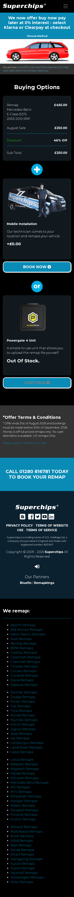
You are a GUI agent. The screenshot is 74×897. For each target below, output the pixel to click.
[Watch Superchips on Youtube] (44, 518)
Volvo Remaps (21, 882)
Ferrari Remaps (22, 701)
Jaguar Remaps (22, 729)
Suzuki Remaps (22, 863)
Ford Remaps (21, 711)
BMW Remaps (21, 648)
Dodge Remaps (22, 697)
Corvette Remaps (24, 675)
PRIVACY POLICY (19, 525)
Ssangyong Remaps (26, 859)
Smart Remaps (22, 854)
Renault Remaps (23, 827)
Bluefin (25, 583)
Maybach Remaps (24, 769)
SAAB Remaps (21, 841)
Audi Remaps (20, 639)
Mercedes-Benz (50, 67)
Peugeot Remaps (24, 810)
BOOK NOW (35, 267)
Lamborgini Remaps (26, 743)
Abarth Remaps (22, 625)
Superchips (54, 552)
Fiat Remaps (20, 706)
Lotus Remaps (21, 759)
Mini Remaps (20, 792)
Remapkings (44, 583)
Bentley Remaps (23, 643)
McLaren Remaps (24, 778)
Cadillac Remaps (23, 652)
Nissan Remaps (22, 805)
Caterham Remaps (25, 657)
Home (20, 67)
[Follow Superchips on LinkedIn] (51, 518)
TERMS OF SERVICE (41, 530)
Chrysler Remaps (23, 666)
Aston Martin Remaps (27, 634)
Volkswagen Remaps (27, 877)
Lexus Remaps (21, 752)
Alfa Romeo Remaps (26, 630)
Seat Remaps (20, 845)
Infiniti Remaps (22, 724)
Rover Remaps (21, 836)
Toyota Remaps (22, 868)
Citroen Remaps (23, 671)
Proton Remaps (23, 819)
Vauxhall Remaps (24, 873)
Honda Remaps (22, 715)
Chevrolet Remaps (25, 662)
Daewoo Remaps (24, 685)
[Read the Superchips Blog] (22, 518)
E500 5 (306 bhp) (39, 70)
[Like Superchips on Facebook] (31, 518)
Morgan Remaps (23, 801)
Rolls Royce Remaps (26, 831)
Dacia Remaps (21, 680)
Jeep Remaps (21, 733)
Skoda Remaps (22, 850)
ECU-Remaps (33, 67)
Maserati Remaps (24, 764)
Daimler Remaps (23, 692)
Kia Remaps (19, 738)
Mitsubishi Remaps (25, 796)
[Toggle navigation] (65, 6)
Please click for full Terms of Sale (24, 443)
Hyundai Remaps (24, 720)
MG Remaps (20, 787)
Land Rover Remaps (26, 747)
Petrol (25, 70)
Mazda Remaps (22, 773)
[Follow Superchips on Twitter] (37, 518)
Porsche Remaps (23, 815)
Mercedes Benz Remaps (29, 782)
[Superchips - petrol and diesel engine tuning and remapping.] (37, 507)
